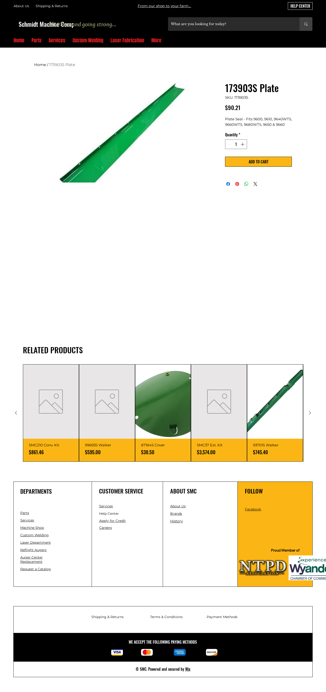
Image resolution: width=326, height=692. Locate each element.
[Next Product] (310, 413)
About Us (21, 6)
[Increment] (243, 144)
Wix (187, 669)
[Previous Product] (16, 413)
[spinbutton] (236, 144)
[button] (310, 41)
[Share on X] (255, 184)
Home (40, 64)
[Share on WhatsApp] (246, 184)
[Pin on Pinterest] (237, 184)
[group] (163, 413)
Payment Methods (222, 617)
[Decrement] (229, 144)
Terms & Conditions (166, 617)
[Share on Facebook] (228, 184)
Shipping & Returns (107, 617)
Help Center (109, 513)
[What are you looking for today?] (306, 24)
